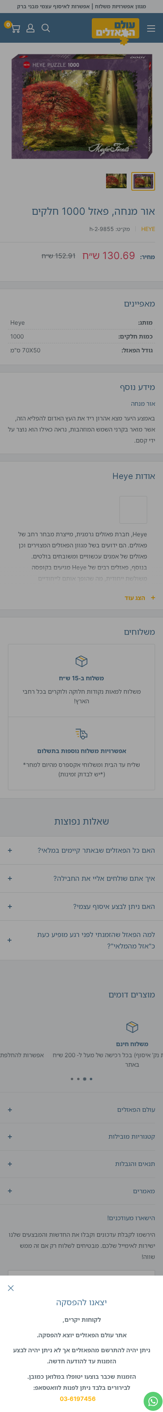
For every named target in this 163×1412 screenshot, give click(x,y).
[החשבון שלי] (30, 28)
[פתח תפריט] (151, 28)
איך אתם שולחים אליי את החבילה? (104, 878)
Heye (148, 229)
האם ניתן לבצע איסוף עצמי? (114, 906)
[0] (14, 28)
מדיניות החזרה (71, 1064)
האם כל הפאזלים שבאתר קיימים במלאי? (96, 850)
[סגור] (11, 1287)
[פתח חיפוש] (46, 28)
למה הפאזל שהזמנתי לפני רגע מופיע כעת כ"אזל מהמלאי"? (96, 940)
